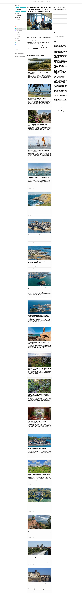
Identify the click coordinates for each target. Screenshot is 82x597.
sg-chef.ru (18, 26)
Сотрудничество (17, 52)
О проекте (16, 49)
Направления (19, 9)
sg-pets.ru (18, 42)
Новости (18, 7)
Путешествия (18, 17)
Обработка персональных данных (19, 54)
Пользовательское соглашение (20, 56)
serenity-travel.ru (19, 28)
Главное (17, 5)
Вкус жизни (19, 11)
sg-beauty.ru (18, 36)
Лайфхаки (18, 13)
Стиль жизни (19, 19)
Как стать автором (18, 50)
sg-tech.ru (18, 44)
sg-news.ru (18, 24)
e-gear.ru (18, 38)
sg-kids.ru (18, 40)
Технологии (19, 15)
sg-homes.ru (18, 34)
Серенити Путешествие (41, 2)
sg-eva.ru (18, 32)
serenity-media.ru (19, 30)
